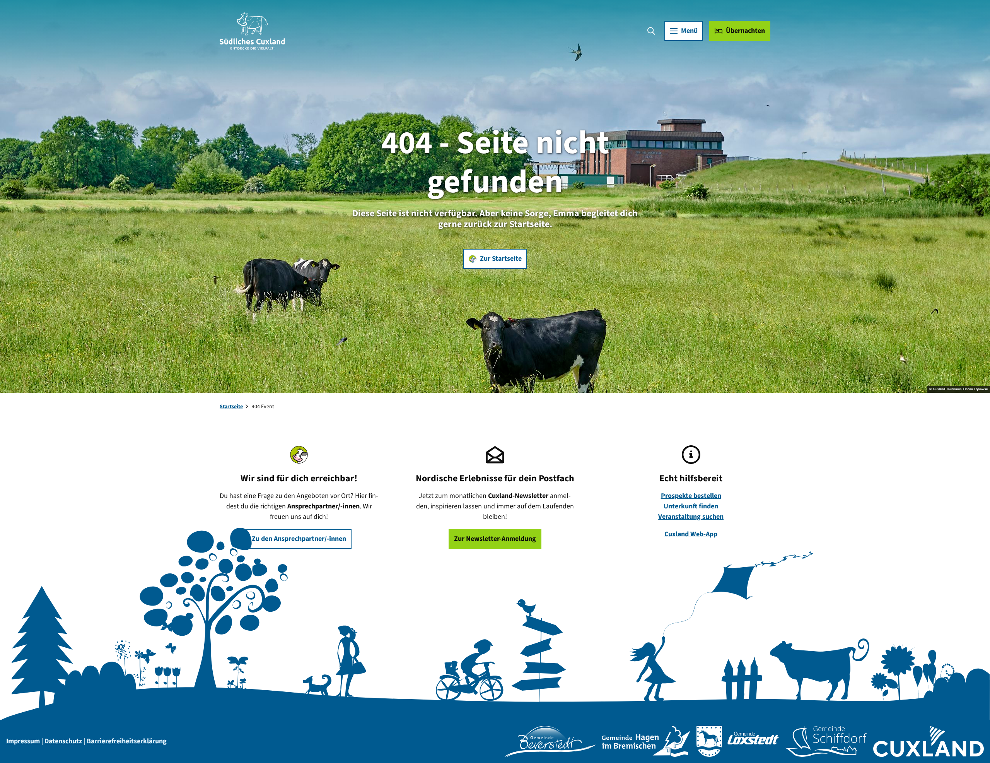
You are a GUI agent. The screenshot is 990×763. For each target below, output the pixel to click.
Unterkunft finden (691, 506)
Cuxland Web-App (690, 534)
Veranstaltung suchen (691, 517)
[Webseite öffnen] (550, 741)
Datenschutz (63, 741)
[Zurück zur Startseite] (252, 31)
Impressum (23, 741)
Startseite (231, 407)
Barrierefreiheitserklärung (127, 741)
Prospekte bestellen (691, 496)
